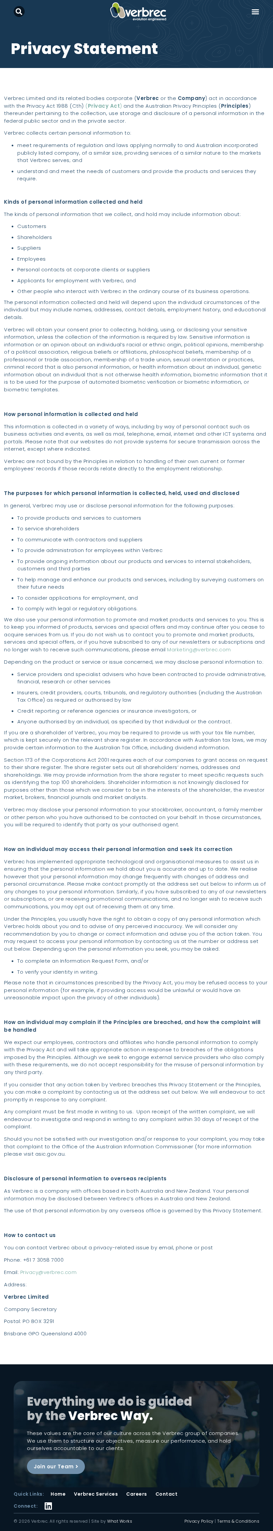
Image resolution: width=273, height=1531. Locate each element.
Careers (136, 1494)
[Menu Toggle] (255, 12)
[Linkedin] (48, 1501)
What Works (119, 1521)
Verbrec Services (96, 1494)
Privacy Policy (199, 1521)
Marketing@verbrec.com (199, 649)
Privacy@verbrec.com (48, 1272)
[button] (19, 11)
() (103, 105)
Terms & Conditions (238, 1521)
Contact (166, 1494)
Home (58, 1494)
